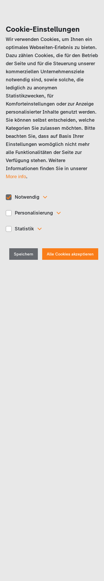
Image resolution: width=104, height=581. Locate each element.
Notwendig (27, 197)
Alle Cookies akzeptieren (70, 254)
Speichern (23, 254)
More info (16, 176)
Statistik (24, 229)
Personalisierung (34, 213)
